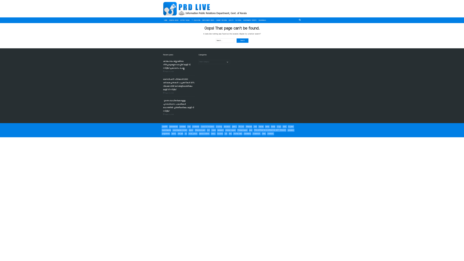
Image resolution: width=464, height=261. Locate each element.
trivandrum (256, 134)
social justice (193, 134)
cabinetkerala (173, 127)
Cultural (238, 20)
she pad (180, 134)
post (250, 130)
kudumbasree (166, 130)
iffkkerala (249, 127)
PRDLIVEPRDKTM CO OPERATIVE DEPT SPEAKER (270, 130)
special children (204, 134)
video (263, 134)
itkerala (261, 127)
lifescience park (200, 130)
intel (255, 127)
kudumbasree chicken (180, 130)
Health (231, 20)
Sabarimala (262, 20)
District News (185, 20)
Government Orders (250, 20)
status (213, 134)
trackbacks (247, 134)
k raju (279, 127)
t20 (226, 134)
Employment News (208, 20)
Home (165, 20)
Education (197, 20)
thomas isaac (238, 134)
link (208, 130)
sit (186, 134)
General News (173, 20)
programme (166, 134)
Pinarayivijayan (242, 130)
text (230, 134)
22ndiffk (164, 127)
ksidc (284, 127)
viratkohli (270, 134)
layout (191, 130)
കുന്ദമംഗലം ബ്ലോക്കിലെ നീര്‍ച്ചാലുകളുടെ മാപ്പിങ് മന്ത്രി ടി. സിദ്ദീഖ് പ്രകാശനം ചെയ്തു (177, 64)
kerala (273, 127)
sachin (174, 134)
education (227, 127)
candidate (182, 127)
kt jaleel (290, 127)
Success (220, 134)
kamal (267, 127)
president (291, 130)
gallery (234, 127)
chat (189, 127)
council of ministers (207, 127)
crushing (219, 127)
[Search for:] (225, 40)
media (213, 130)
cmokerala (195, 127)
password (220, 130)
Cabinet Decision (221, 20)
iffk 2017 (241, 127)
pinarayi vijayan (231, 130)
